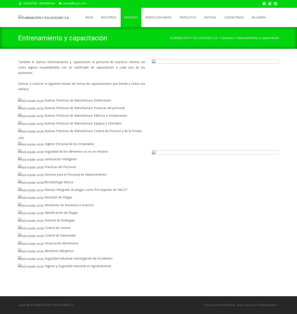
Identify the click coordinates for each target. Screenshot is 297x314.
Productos (188, 17)
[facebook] (264, 5)
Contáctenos (234, 17)
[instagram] (275, 5)
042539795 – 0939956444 (39, 3)
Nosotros (108, 17)
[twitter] (270, 5)
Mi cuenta (259, 17)
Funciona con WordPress (220, 305)
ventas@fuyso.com (74, 3)
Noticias (210, 17)
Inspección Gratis (159, 17)
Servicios (131, 17)
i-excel (248, 305)
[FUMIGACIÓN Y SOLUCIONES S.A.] (40, 16)
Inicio (89, 17)
